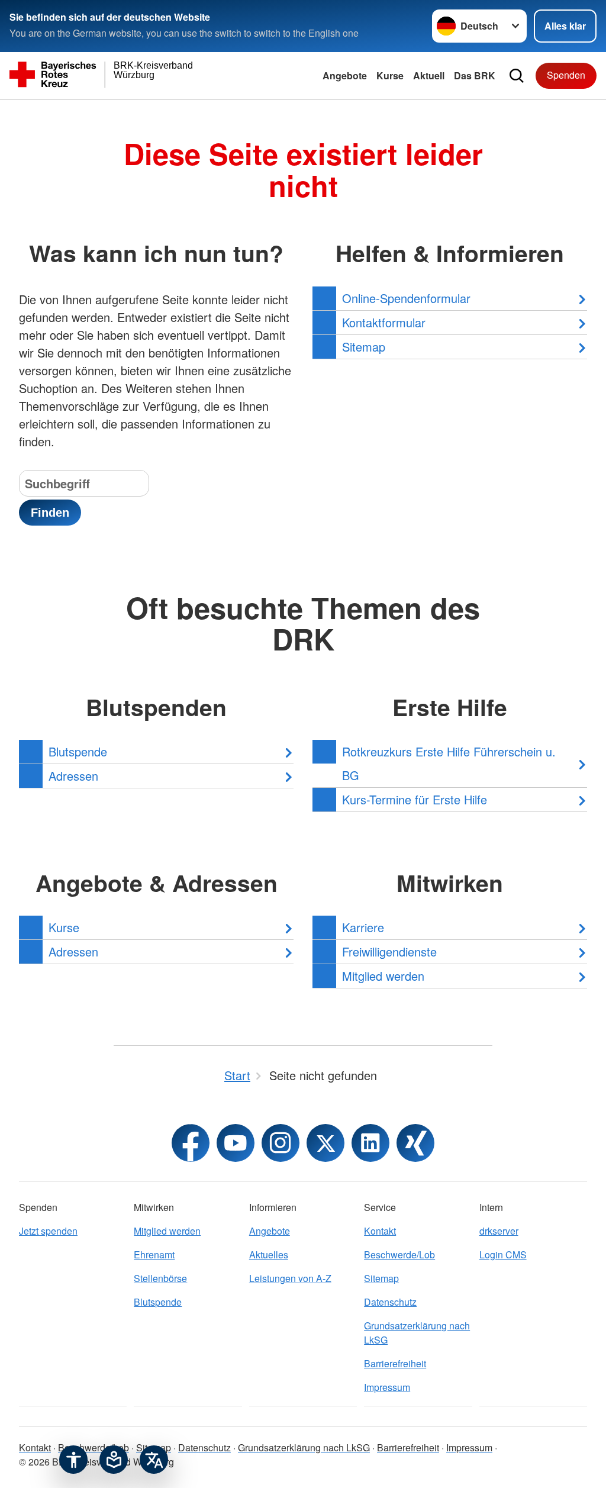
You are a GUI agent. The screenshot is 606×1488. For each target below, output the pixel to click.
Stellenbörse (160, 1278)
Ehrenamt (154, 1254)
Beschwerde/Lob (399, 1254)
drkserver (498, 1231)
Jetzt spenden (48, 1231)
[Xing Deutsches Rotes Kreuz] (415, 1143)
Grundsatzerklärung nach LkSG (417, 1333)
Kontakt (380, 1231)
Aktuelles (268, 1254)
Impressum (387, 1387)
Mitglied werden (167, 1231)
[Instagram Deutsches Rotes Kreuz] (280, 1143)
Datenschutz (390, 1302)
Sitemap (381, 1278)
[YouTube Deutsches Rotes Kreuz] (235, 1143)
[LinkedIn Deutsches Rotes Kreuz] (370, 1143)
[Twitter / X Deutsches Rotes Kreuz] (325, 1143)
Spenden (566, 75)
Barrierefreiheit (395, 1363)
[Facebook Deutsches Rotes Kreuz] (190, 1143)
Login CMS (503, 1254)
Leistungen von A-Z (290, 1278)
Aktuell (428, 75)
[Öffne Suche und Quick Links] (516, 75)
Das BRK (474, 75)
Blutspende (158, 1302)
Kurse (390, 75)
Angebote (345, 75)
